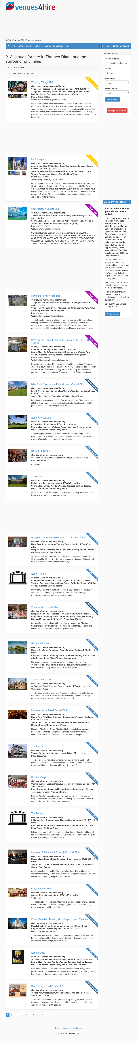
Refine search (113, 99)
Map (24, 67)
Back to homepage (63, 1028)
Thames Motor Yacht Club (45, 607)
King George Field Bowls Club (47, 986)
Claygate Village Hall (42, 888)
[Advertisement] (100, 20)
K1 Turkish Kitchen (41, 451)
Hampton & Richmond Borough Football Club (55, 852)
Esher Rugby (38, 952)
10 (42, 1015)
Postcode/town (112, 58)
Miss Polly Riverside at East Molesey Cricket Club (57, 384)
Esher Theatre (39, 573)
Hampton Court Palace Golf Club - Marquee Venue (58, 537)
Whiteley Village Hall (42, 82)
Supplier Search (44, 45)
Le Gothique (37, 159)
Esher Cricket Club (41, 417)
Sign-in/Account (122, 45)
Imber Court (37, 476)
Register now (112, 314)
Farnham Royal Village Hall (45, 295)
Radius (108, 68)
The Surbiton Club (41, 679)
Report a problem (118, 110)
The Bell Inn (37, 746)
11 (46, 1015)
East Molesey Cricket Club (45, 208)
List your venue (62, 45)
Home (12, 45)
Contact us (77, 1028)
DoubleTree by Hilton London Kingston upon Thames (59, 919)
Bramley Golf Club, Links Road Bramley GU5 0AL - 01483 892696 (62, 341)
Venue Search (26, 45)
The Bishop (37, 813)
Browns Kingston (40, 777)
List (10, 67)
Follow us (106, 45)
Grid (17, 67)
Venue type (110, 78)
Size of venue (111, 88)
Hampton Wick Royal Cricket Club (49, 710)
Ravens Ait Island (40, 643)
